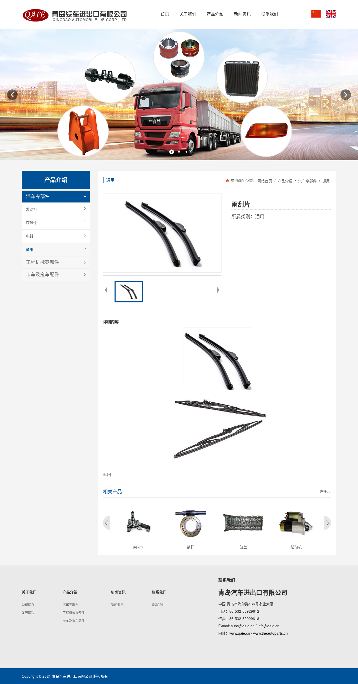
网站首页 (264, 180)
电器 (29, 236)
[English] (331, 14)
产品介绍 (285, 180)
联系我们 (158, 604)
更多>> (325, 491)
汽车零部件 (38, 196)
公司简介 (28, 604)
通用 (29, 249)
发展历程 (28, 612)
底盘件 (31, 223)
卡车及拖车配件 (42, 274)
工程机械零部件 (42, 262)
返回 (107, 474)
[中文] (316, 14)
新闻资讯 (117, 604)
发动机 (31, 209)
